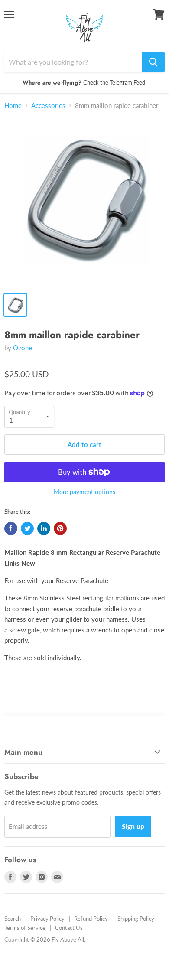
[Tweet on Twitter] (27, 528)
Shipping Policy (135, 918)
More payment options (84, 492)
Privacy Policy (47, 918)
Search (12, 918)
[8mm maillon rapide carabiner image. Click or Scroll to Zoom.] (84, 202)
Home (13, 105)
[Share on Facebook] (10, 528)
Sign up (133, 826)
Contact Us (69, 927)
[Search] (153, 62)
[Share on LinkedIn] (43, 528)
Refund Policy (91, 918)
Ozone (22, 348)
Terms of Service (25, 927)
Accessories (48, 105)
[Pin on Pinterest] (60, 528)
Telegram (121, 82)
